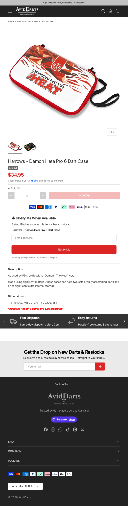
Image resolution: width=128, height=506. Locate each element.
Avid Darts (24, 497)
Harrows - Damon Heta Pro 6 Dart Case (35, 21)
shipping (33, 180)
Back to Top (62, 384)
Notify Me (64, 249)
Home (11, 21)
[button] (118, 11)
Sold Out (84, 195)
